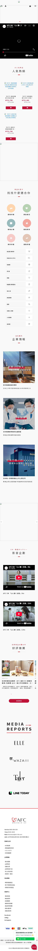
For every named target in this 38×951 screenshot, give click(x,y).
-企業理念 (7, 872)
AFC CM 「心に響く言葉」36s (13, 601)
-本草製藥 (7, 854)
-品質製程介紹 (8, 877)
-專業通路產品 (8, 890)
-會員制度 (7, 904)
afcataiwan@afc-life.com (14, 842)
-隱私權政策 (8, 916)
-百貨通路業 (8, 861)
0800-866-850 (13, 838)
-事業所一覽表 (8, 882)
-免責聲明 (7, 909)
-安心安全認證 (8, 879)
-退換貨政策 (8, 919)
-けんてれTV (8, 858)
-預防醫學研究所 (9, 856)
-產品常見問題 (8, 914)
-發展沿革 (7, 874)
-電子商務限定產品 (10, 893)
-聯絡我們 (7, 906)
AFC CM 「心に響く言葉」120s (14, 638)
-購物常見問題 (8, 911)
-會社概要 (7, 870)
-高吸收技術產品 (9, 895)
